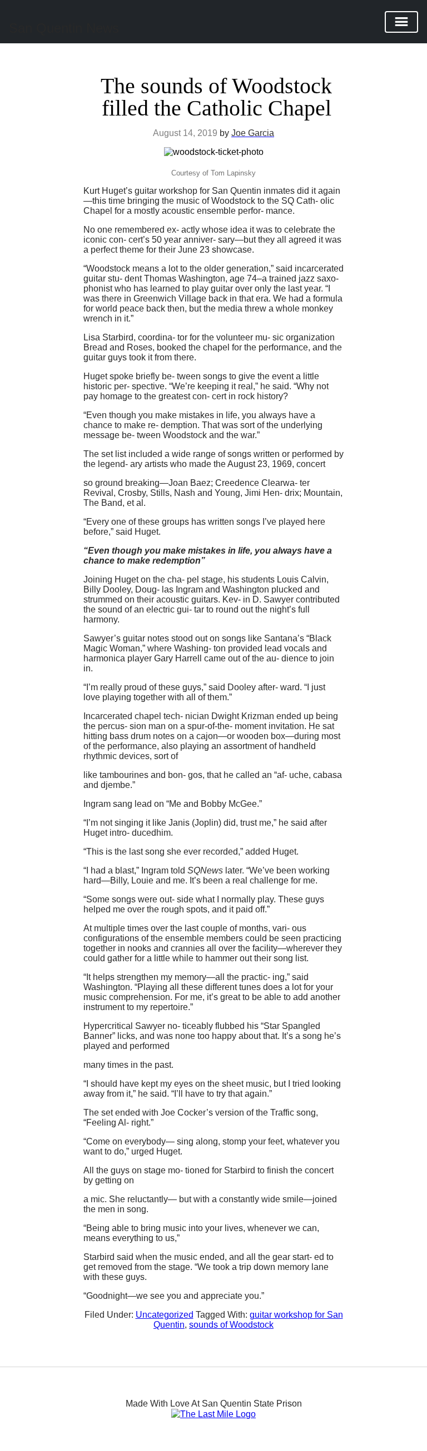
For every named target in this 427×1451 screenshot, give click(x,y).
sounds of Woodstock (231, 1324)
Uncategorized (164, 1314)
